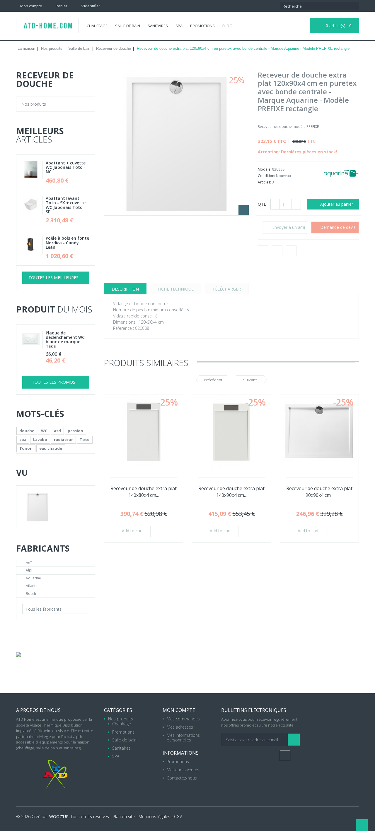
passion (75, 430)
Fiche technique (176, 289)
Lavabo (40, 439)
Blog (227, 25)
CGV (178, 816)
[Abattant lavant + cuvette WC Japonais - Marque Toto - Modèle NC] (32, 170)
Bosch (31, 593)
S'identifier (90, 5)
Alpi (29, 570)
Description (125, 289)
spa (22, 439)
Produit (54, 309)
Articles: (264, 182)
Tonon (26, 448)
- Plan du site (122, 816)
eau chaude (50, 448)
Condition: (267, 175)
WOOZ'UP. (59, 816)
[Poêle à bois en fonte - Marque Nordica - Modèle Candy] (32, 245)
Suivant (250, 379)
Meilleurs (40, 135)
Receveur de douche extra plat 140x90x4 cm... (231, 491)
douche (26, 430)
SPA (179, 25)
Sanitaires (158, 25)
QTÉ (262, 204)
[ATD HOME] (47, 25)
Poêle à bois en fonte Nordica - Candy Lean (67, 242)
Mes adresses (180, 727)
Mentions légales (154, 816)
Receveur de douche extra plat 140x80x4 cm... (143, 491)
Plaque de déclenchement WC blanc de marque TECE (65, 339)
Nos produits (33, 104)
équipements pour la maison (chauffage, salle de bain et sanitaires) (52, 745)
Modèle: (265, 169)
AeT (29, 562)
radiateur (63, 439)
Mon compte (179, 710)
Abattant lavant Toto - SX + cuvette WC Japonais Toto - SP (66, 204)
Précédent (213, 379)
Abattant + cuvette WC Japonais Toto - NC (66, 167)
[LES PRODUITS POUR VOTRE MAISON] (18, 654)
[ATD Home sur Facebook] (187, 6)
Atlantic (32, 585)
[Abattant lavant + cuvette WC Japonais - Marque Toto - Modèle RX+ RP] (32, 205)
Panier (61, 5)
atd (57, 430)
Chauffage (97, 25)
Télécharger (226, 289)
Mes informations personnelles (183, 737)
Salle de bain (127, 25)
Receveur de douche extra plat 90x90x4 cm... (319, 491)
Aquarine (33, 578)
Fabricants (43, 548)
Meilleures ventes (183, 769)
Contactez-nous (182, 777)
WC (44, 430)
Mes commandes (183, 719)
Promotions (202, 25)
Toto (85, 439)
